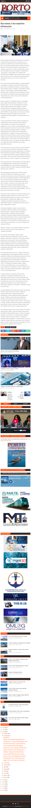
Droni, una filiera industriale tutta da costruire (13, 754)
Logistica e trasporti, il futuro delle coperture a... (14, 749)
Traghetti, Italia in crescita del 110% (17, 682)
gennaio (6, 777)
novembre (6, 735)
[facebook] (26, 1)
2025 (3, 729)
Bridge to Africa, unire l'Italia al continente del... (14, 760)
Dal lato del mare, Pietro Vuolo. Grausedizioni (19, 711)
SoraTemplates (10, 806)
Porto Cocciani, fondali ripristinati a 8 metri (18, 665)
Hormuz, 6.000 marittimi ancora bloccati (10, 351)
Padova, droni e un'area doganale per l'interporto (14, 756)
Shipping (14, 327)
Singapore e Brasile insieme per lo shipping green (12, 386)
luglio (5, 767)
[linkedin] (29, 1)
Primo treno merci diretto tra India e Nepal (18, 717)
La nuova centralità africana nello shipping (13, 745)
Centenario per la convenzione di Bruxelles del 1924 (15, 741)
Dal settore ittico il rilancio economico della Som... (14, 743)
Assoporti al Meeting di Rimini (15, 672)
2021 (3, 784)
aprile (5, 771)
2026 (3, 727)
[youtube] (28, 1)
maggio (5, 769)
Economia (7, 327)
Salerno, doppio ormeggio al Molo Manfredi (19, 695)
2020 (3, 786)
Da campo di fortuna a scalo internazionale (18, 704)
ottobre (5, 762)
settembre (6, 764)
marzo (5, 773)
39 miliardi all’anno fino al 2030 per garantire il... (14, 758)
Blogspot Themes (25, 806)
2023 (3, 779)
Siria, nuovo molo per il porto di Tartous (18, 636)
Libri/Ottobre (6, 737)
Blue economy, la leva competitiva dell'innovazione (14, 747)
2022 (3, 782)
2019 (3, 788)
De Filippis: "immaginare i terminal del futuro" (13, 752)
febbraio (6, 775)
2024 (3, 731)
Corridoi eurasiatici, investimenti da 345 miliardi (19, 643)
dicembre (6, 733)
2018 (3, 790)
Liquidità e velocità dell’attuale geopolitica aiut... (14, 739)
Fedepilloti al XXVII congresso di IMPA (9, 368)
